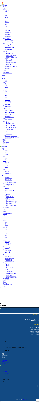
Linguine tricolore (7, 171)
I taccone (4, 48)
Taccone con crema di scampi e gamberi (9, 190)
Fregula (6, 11)
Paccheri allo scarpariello (8, 44)
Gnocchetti (6, 61)
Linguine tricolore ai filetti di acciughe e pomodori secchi (12, 67)
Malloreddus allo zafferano (8, 31)
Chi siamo (4, 70)
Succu (5, 152)
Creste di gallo (6, 94)
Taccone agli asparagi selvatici (8, 49)
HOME (3, 77)
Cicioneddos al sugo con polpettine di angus (10, 42)
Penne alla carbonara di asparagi (10, 53)
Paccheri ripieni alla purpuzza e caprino (9, 184)
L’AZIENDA (3, 69)
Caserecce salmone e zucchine (10, 126)
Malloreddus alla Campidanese (8, 109)
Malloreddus (6, 21)
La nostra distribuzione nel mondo (7, 73)
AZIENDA (3, 356)
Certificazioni (5, 143)
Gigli (5, 20)
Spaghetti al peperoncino (8, 173)
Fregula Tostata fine (7, 34)
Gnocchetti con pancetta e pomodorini (11, 62)
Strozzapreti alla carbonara (9, 60)
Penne (5, 13)
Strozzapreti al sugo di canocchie (10, 59)
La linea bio (4, 90)
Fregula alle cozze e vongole (8, 107)
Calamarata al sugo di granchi (8, 188)
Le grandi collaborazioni (6, 72)
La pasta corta (5, 51)
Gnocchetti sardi (7, 10)
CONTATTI (3, 75)
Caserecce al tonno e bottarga (9, 56)
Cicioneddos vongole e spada (8, 41)
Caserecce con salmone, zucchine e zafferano (11, 57)
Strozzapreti (6, 58)
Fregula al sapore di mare (8, 36)
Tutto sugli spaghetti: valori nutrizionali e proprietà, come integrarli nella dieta (17, 335)
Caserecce (6, 25)
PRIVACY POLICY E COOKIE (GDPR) (24, 399)
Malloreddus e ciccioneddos (6, 38)
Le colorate (4, 169)
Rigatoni (6, 24)
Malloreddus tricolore (7, 30)
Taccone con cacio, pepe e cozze (9, 50)
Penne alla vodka (8, 122)
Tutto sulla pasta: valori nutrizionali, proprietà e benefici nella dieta (15, 338)
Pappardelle (6, 88)
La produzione (5, 141)
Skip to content (2, 0)
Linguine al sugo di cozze (8, 68)
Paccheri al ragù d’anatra (8, 45)
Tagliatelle (6, 19)
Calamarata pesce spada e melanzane (9, 47)
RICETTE (3, 175)
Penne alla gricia (8, 54)
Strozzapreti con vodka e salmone (10, 128)
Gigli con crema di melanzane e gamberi (11, 205)
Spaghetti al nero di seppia (8, 32)
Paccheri (6, 16)
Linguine (6, 14)
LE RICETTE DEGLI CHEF (5, 362)
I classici (4, 12)
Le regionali (4, 9)
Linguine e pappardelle (6, 207)
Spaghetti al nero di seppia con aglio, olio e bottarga (11, 66)
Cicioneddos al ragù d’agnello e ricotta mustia (10, 111)
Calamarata (6, 17)
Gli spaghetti (4, 65)
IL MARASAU (4, 209)
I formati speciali (5, 156)
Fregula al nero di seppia (8, 33)
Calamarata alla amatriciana (8, 46)
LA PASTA (3, 8)
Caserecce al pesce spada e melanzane (11, 55)
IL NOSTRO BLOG (4, 360)
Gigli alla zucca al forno (9, 64)
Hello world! (7, 341)
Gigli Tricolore (6, 29)
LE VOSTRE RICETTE (5, 355)
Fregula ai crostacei (7, 37)
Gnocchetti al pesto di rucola (9, 203)
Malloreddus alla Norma (8, 39)
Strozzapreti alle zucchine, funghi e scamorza (11, 130)
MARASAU (3, 354)
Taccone (6, 27)
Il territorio (4, 211)
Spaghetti (6, 15)
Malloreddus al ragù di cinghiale (9, 40)
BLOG (3, 74)
